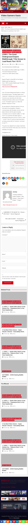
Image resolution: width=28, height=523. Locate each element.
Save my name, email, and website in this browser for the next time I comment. (14, 277)
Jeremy (13, 64)
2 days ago (6, 357)
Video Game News (16, 50)
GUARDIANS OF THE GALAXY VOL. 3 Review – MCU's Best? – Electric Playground (14, 213)
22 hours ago (6, 333)
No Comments (20, 64)
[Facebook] (3, 177)
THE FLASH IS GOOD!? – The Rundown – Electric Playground (14, 219)
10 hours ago (6, 312)
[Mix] (20, 177)
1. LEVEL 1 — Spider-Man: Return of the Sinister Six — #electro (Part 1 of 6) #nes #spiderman (13, 353)
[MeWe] (17, 177)
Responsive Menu (25, 11)
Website (4, 268)
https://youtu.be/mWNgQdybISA (9, 86)
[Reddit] (9, 177)
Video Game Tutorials (16, 52)
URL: (13, 165)
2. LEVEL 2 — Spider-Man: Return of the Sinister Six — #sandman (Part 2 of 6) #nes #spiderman (13, 308)
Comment (5, 235)
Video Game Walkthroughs (8, 326)
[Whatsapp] (23, 177)
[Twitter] (6, 177)
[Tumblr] (3, 182)
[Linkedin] (12, 177)
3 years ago (6, 64)
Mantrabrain (16, 518)
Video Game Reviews (7, 52)
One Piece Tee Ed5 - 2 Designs (8, 487)
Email (3, 261)
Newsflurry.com (5, 480)
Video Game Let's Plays (7, 50)
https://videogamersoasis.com (10, 205)
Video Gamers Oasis (11, 15)
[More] (7, 182)
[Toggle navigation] (7, 23)
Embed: (12, 168)
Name (4, 254)
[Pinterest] (14, 177)
